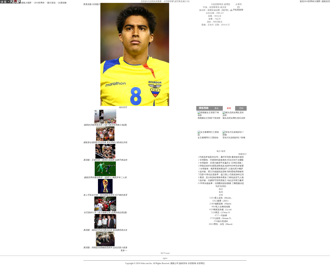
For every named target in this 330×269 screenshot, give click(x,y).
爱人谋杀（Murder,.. (223, 198)
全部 (221, 195)
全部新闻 (192, 263)
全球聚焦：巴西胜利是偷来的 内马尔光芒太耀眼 (222, 160)
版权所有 (183, 263)
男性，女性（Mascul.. (223, 224)
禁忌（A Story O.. (223, 212)
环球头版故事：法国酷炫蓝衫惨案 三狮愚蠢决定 (222, 183)
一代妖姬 (223, 215)
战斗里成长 (223, 221)
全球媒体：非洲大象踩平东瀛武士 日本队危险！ (222, 163)
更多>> (124, 250)
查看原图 (87, 4)
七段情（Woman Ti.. (223, 218)
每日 (221, 189)
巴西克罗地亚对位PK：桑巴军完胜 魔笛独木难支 (221, 157)
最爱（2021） (223, 201)
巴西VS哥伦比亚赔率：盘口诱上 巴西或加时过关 (221, 174)
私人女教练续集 (223, 206)
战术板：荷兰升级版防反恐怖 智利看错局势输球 (222, 171)
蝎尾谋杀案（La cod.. (222, 209)
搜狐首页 (326, 1)
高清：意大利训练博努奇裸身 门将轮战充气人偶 (222, 177)
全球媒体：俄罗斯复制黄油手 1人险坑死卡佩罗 (221, 168)
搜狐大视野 (26, 3)
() (238, 7)
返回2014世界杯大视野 (310, 1)
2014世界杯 (39, 3)
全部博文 (201, 263)
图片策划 (51, 3)
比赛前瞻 (62, 3)
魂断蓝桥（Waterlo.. (223, 204)
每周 (221, 192)
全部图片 (96, 4)
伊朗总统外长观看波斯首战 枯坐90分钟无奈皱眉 (222, 166)
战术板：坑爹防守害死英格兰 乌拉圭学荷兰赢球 (222, 180)
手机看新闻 (238, 10)
